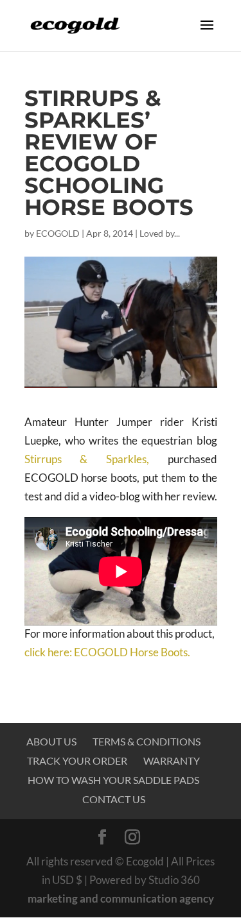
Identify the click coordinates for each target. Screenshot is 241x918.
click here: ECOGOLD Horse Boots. (107, 652)
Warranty (171, 760)
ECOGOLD (58, 233)
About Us (51, 741)
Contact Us (113, 799)
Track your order (77, 760)
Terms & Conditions (147, 741)
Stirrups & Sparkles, (86, 459)
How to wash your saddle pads (113, 780)
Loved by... (159, 233)
